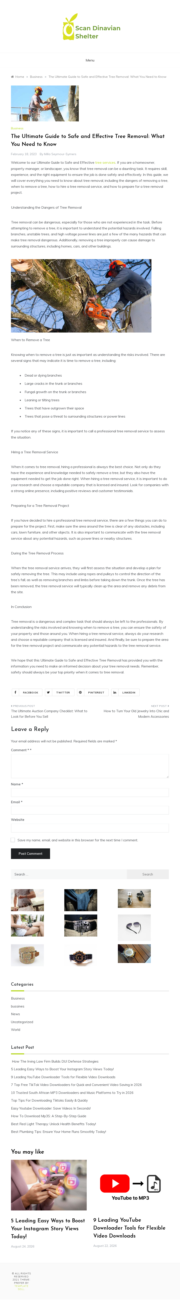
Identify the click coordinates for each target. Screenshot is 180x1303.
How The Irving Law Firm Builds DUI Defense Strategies (55, 1061)
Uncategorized (22, 1022)
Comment (20, 750)
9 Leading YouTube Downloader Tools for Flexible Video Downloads (63, 1077)
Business (17, 128)
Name (17, 784)
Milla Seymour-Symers (60, 154)
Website (17, 820)
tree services (105, 162)
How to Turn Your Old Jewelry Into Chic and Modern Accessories (136, 714)
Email (16, 802)
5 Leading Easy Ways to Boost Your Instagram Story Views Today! (62, 1069)
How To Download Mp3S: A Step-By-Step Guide (48, 1116)
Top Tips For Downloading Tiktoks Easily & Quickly (49, 1100)
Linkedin (128, 692)
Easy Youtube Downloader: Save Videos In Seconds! (51, 1108)
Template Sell (21, 1287)
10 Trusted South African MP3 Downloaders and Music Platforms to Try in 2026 (72, 1093)
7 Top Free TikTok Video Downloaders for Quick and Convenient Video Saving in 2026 (76, 1085)
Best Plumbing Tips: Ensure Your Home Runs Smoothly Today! (58, 1132)
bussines (17, 1006)
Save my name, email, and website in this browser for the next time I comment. (78, 840)
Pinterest (96, 692)
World (15, 1030)
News (15, 1014)
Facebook (30, 692)
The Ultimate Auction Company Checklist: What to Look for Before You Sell (49, 714)
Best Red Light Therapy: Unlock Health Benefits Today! (53, 1124)
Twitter (63, 692)
